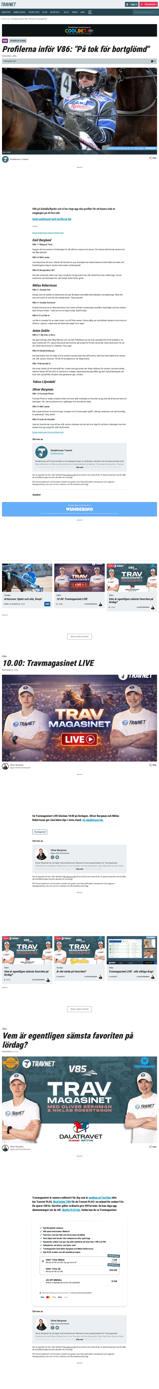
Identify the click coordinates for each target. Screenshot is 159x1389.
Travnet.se (5, 19)
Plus (44, 12)
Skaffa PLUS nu (140, 1379)
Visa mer (79, 467)
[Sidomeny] (90, 12)
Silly (66, 12)
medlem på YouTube (100, 1197)
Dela (154, 158)
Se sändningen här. (92, 820)
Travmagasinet (40, 832)
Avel (82, 12)
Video (75, 12)
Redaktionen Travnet (61, 450)
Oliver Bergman (59, 850)
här (87, 484)
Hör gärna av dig (69, 475)
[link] (79, 61)
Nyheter (54, 12)
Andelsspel (20, 12)
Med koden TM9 (62, 1201)
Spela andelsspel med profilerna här (51, 219)
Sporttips (34, 12)
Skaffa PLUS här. (71, 1209)
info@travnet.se (57, 453)
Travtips (6, 12)
